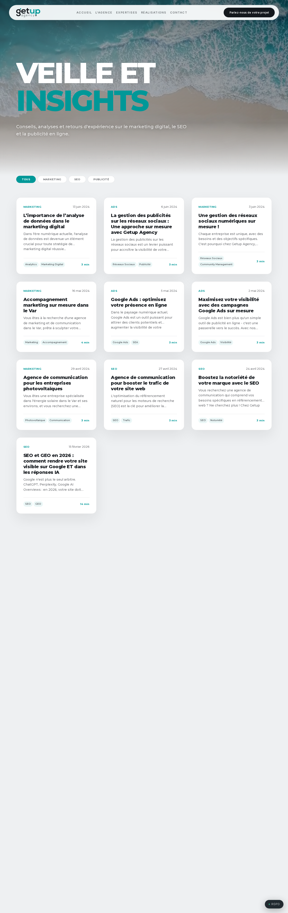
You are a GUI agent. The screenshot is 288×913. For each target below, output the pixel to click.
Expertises (126, 12)
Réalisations (153, 12)
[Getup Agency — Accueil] (28, 12)
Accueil (84, 12)
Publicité (101, 179)
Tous (26, 179)
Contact (178, 12)
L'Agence (103, 12)
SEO (77, 179)
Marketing (52, 179)
